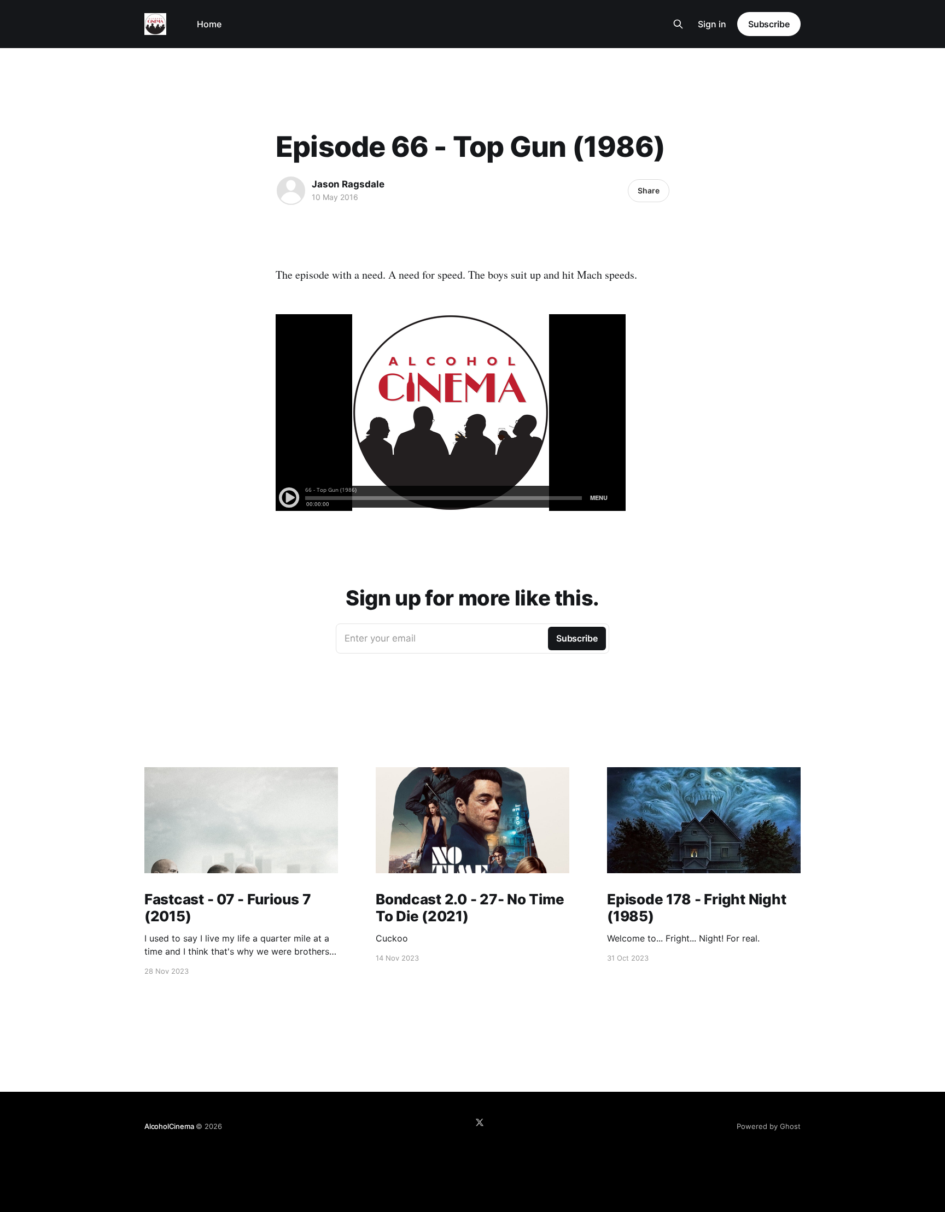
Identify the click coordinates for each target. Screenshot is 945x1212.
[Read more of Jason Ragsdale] (291, 190)
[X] (479, 1122)
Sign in (712, 24)
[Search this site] (678, 24)
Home (209, 24)
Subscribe (769, 24)
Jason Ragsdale (348, 184)
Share (649, 190)
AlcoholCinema (169, 1126)
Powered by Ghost (769, 1126)
